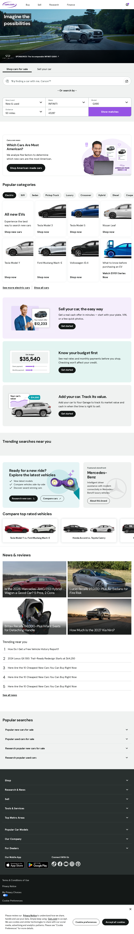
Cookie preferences (86, 922)
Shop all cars (41, 287)
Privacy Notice (9, 886)
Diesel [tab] (116, 195)
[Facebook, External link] (60, 864)
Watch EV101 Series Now (116, 275)
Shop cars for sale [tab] (17, 69)
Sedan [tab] (35, 195)
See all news (10, 695)
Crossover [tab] (86, 195)
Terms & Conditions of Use (15, 880)
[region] (67, 919)
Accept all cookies (115, 922)
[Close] (130, 909)
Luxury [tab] (69, 195)
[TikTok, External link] (54, 864)
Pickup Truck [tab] (52, 195)
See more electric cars (16, 287)
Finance (71, 4)
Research (54, 4)
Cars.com (52, 918)
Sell (39, 4)
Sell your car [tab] (44, 69)
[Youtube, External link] (66, 864)
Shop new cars (13, 231)
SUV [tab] (23, 195)
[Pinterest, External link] (78, 864)
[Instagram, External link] (72, 864)
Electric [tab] (9, 195)
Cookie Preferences (12, 900)
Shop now (43, 231)
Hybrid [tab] (101, 195)
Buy (28, 4)
